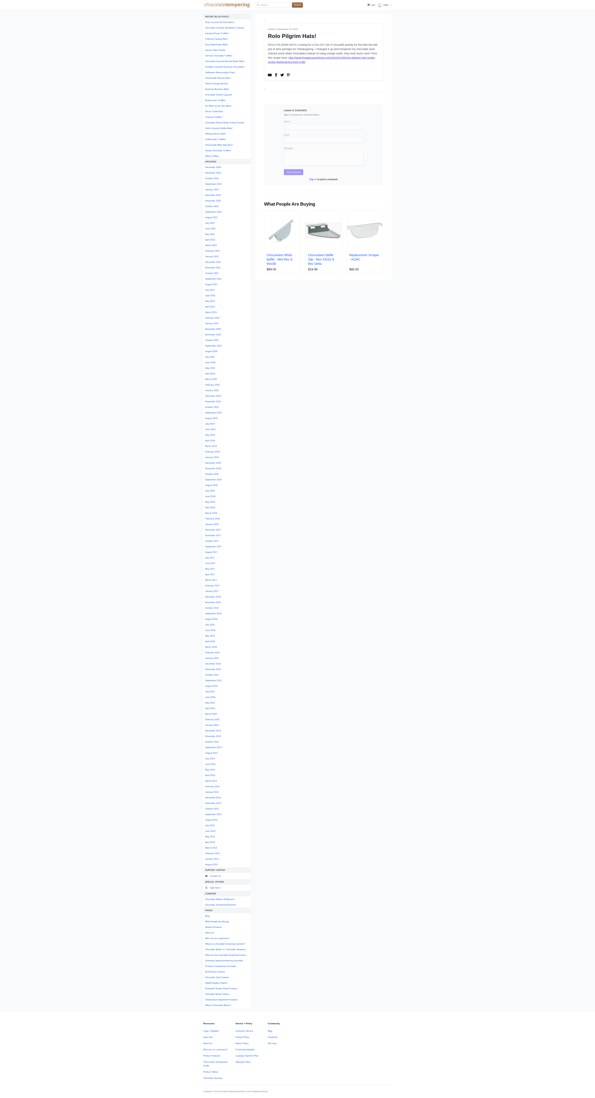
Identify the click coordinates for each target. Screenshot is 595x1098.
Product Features (211, 1055)
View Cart (208, 1037)
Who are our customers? (215, 1049)
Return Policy (242, 1043)
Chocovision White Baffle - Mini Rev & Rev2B (279, 259)
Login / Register (211, 1031)
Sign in (313, 179)
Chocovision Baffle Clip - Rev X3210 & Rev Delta (321, 259)
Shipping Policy (243, 1062)
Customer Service (244, 1031)
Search (297, 5)
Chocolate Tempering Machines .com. (234, 1091)
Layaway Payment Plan (247, 1055)
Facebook (273, 1037)
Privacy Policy (242, 1037)
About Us (207, 1043)
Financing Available (245, 1049)
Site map (272, 1043)
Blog (270, 1031)
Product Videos (210, 1072)
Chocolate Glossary (213, 1078)
